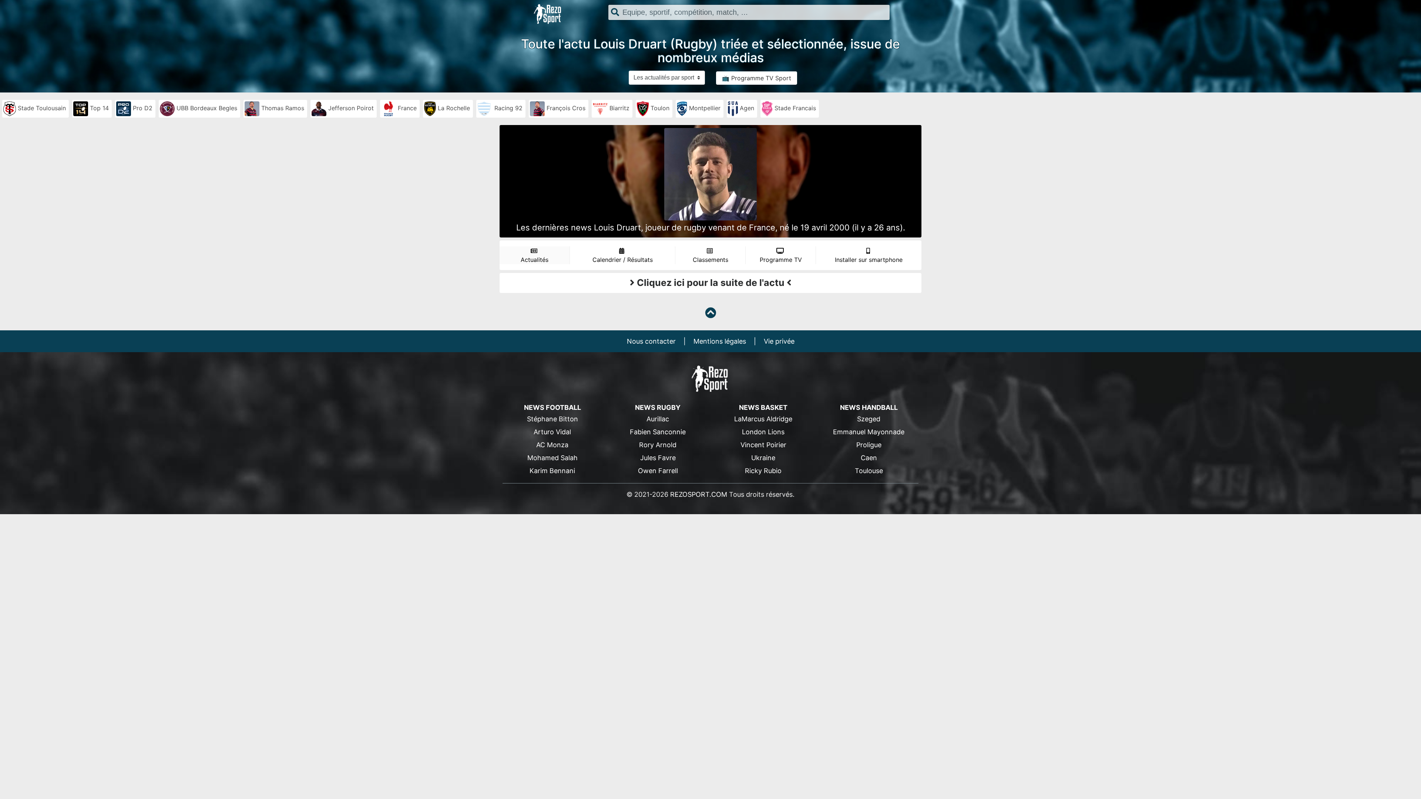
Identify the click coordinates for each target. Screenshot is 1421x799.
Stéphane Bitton (552, 419)
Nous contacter (651, 341)
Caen (869, 458)
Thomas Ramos (281, 108)
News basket (763, 407)
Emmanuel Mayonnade (868, 432)
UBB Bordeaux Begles (206, 108)
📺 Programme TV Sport (756, 78)
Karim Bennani (552, 471)
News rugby (658, 407)
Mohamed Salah (552, 458)
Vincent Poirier (763, 445)
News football (552, 407)
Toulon (659, 108)
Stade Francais (794, 108)
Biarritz (618, 108)
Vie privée (779, 341)
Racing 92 (508, 108)
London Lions (763, 432)
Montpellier (703, 108)
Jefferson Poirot (350, 108)
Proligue (868, 445)
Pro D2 (141, 108)
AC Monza (552, 445)
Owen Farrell (658, 471)
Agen (746, 108)
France (406, 108)
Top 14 (98, 108)
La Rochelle (453, 108)
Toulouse (869, 471)
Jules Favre (658, 458)
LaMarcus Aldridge (763, 419)
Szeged (868, 419)
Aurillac (657, 419)
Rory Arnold (657, 445)
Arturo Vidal (552, 432)
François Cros (565, 108)
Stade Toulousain (41, 108)
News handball (869, 407)
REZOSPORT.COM (698, 494)
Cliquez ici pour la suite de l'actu (711, 282)
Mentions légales (719, 341)
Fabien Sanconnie (658, 432)
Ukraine (763, 458)
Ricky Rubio (763, 471)
